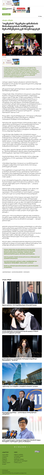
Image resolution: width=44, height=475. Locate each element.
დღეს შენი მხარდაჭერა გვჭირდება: (13, 261)
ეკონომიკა (4, 457)
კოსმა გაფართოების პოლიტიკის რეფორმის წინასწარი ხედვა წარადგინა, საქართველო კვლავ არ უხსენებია (21, 440)
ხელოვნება (4, 460)
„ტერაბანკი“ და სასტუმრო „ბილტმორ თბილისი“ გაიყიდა (20, 386)
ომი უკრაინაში (17, 457)
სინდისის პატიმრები (18, 454)
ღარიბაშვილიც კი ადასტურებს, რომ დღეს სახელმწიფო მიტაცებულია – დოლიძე (19, 359)
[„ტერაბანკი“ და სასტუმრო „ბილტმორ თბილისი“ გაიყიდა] (22, 374)
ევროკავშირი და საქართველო (20, 460)
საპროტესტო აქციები (18, 456)
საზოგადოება (5, 456)
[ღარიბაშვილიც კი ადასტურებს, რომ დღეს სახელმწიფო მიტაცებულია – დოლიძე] (22, 346)
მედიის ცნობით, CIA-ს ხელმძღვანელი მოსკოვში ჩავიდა (19, 305)
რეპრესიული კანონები (19, 459)
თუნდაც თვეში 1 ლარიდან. (26, 262)
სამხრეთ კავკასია (6, 462)
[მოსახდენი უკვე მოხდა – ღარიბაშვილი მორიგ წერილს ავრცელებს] (22, 400)
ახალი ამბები (7, 20)
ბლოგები (4, 464)
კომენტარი (4, 459)
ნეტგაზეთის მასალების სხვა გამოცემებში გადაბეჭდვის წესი (14, 473)
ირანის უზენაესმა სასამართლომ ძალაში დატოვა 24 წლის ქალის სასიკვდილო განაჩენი (20, 331)
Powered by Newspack (6, 471)
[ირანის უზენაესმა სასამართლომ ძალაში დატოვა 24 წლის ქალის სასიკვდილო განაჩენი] (22, 318)
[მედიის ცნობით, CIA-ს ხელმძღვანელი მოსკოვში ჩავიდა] (22, 292)
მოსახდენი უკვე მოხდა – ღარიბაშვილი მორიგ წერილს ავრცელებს (19, 413)
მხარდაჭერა (6, 14)
